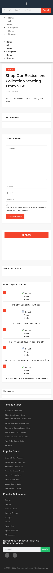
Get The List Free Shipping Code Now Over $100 (27, 360)
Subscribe (45, 549)
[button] (3, 38)
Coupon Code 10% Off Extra (26, 323)
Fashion (15, 92)
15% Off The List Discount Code (27, 305)
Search (46, 10)
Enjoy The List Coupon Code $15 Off (26, 342)
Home (8, 92)
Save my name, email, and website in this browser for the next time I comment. (26, 209)
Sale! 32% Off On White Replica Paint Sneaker (26, 379)
